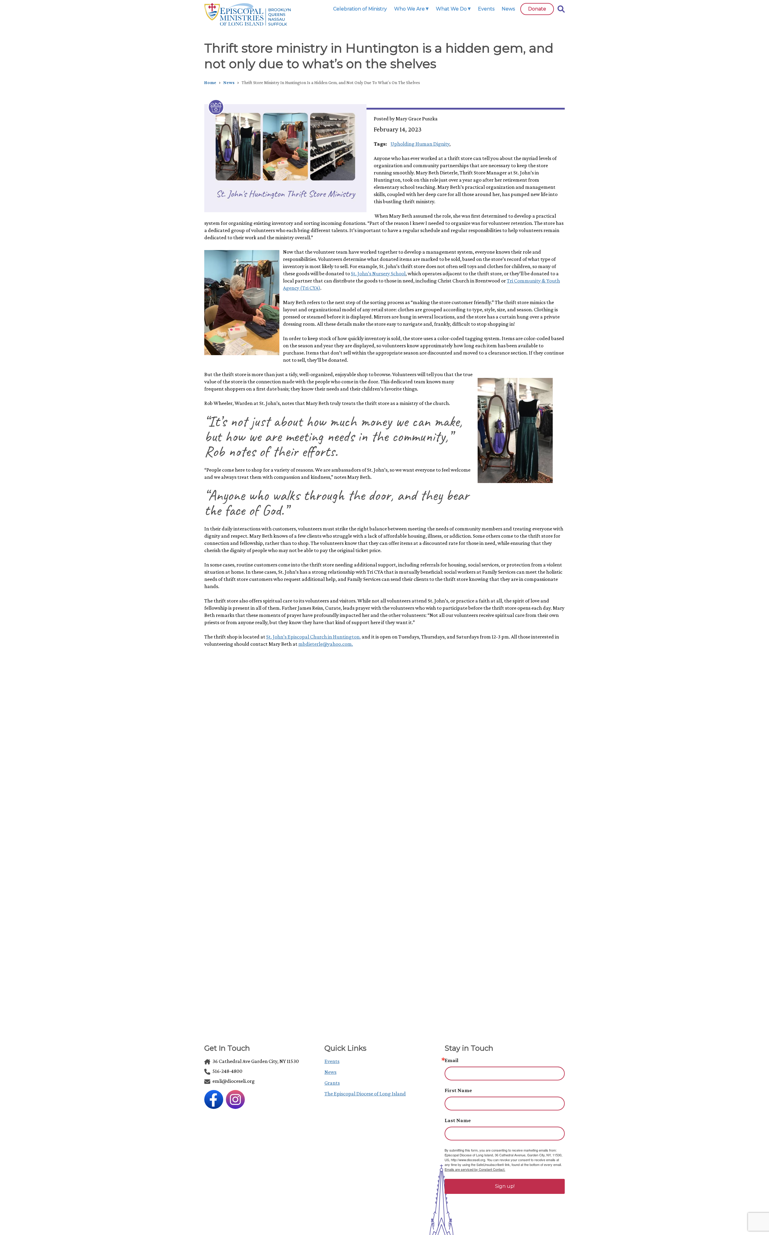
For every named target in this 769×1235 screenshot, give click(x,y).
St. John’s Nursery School (378, 273)
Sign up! (505, 1186)
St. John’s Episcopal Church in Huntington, (313, 637)
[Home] (247, 14)
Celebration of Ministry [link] (360, 9)
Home (210, 82)
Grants (332, 1083)
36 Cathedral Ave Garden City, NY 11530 (255, 1061)
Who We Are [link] (409, 9)
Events (331, 1061)
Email (451, 1060)
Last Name (458, 1120)
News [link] (508, 9)
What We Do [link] (451, 9)
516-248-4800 (226, 1071)
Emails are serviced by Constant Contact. (475, 1169)
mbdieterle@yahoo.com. (325, 644)
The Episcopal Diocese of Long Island (365, 1094)
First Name (458, 1090)
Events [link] (486, 9)
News (229, 82)
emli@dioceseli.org (233, 1081)
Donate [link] (537, 9)
